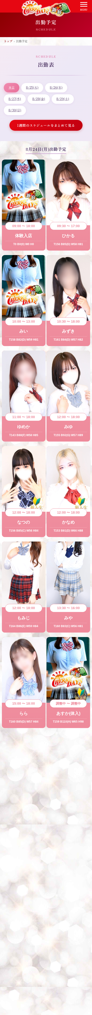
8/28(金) (38, 98)
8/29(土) (62, 98)
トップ (8, 41)
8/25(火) (32, 87)
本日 (11, 87)
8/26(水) (56, 87)
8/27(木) (14, 98)
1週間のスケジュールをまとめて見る (46, 125)
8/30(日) (14, 110)
